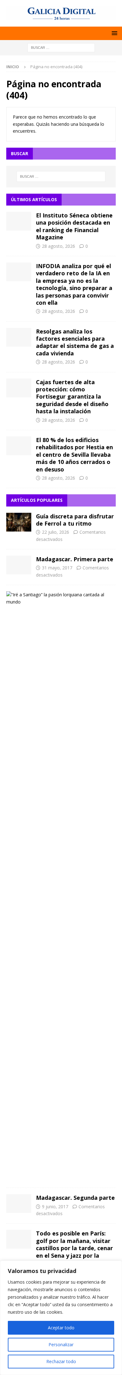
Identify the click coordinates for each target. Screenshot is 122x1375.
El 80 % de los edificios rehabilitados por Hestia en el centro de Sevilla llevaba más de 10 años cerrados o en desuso (74, 454)
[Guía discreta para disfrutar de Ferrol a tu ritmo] (18, 522)
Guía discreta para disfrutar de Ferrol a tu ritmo (75, 519)
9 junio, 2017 (55, 1206)
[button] (113, 33)
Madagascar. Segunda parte (75, 1197)
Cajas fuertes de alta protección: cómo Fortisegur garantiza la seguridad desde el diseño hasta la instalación (72, 396)
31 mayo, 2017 (57, 568)
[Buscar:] (61, 47)
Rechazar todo (61, 1361)
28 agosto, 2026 (58, 246)
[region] (61, 1317)
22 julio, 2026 (55, 532)
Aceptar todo (61, 1328)
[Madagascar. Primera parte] (18, 565)
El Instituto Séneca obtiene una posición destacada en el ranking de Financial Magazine (74, 226)
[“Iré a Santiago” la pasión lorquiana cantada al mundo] (58, 598)
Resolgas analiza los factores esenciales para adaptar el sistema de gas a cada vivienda (75, 342)
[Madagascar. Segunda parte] (18, 1203)
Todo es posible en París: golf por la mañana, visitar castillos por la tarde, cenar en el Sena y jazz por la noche (74, 1248)
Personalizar (61, 1344)
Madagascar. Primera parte (74, 559)
